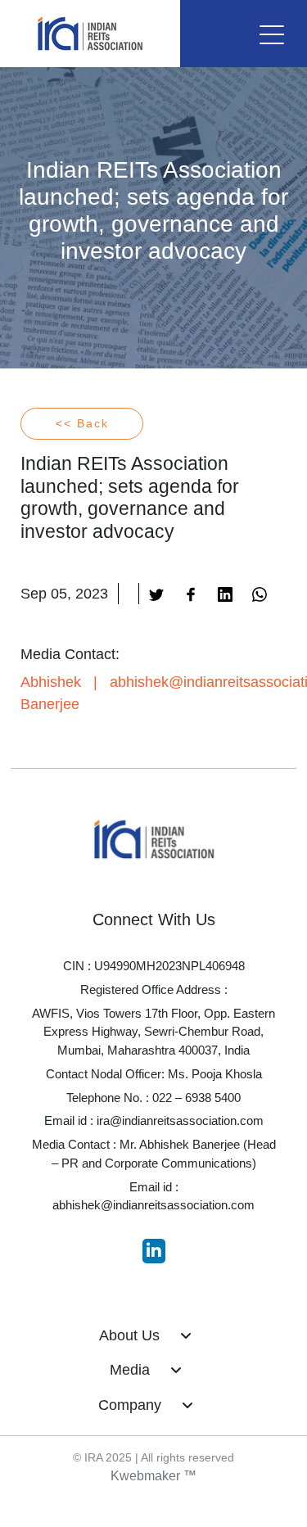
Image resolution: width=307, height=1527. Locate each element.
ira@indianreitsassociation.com (180, 1120)
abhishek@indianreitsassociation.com (153, 1205)
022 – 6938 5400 (196, 1098)
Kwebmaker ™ (153, 1476)
